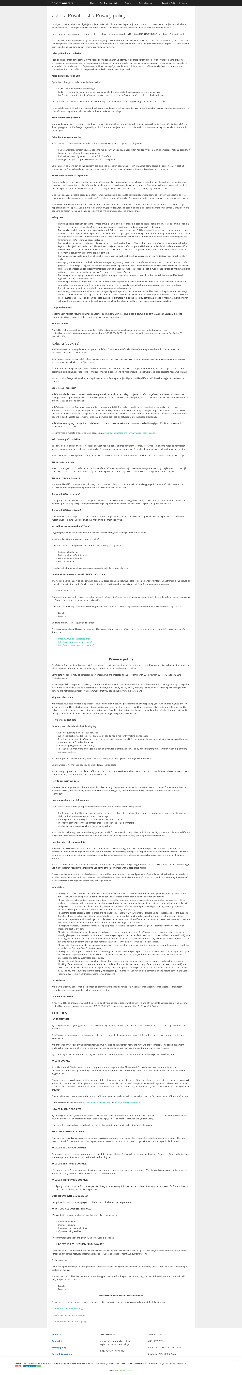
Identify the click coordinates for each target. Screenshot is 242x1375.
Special (128, 3)
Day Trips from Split (108, 3)
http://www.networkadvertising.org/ (76, 645)
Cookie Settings (29, 1366)
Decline (18, 1366)
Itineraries (183, 3)
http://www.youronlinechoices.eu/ (75, 642)
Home (93, 3)
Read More (181, 1363)
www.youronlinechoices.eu (142, 432)
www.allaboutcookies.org (114, 432)
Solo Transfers (62, 3)
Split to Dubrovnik (147, 3)
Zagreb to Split (168, 3)
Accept (38, 1366)
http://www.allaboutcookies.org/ (74, 638)
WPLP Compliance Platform (125, 1370)
